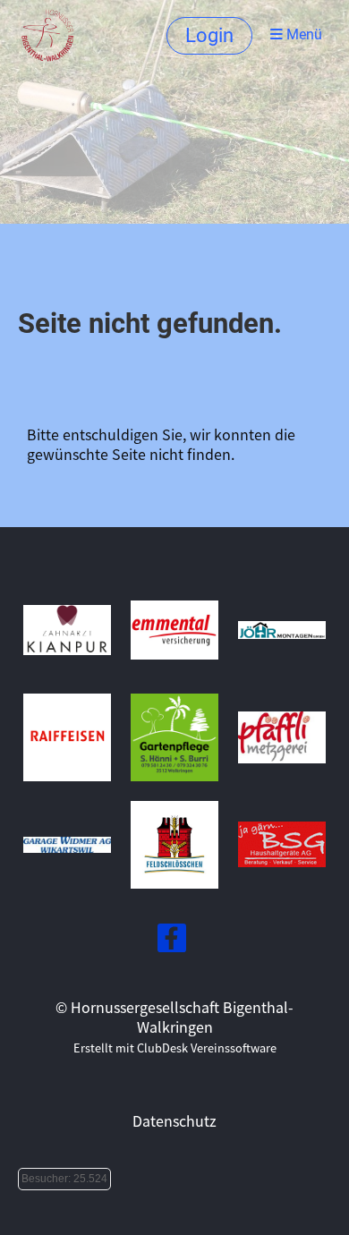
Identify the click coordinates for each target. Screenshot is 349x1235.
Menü (302, 35)
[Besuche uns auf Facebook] (171, 940)
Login (209, 35)
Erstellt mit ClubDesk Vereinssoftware (175, 1047)
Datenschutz (174, 1120)
